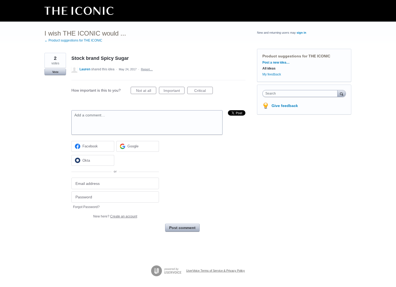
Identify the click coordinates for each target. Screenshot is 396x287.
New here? (115, 216)
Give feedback (285, 105)
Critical (203, 91)
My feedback (271, 74)
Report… (147, 69)
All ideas (269, 68)
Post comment (182, 228)
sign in (301, 32)
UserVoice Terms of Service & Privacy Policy (215, 270)
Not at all (146, 91)
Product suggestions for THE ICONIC (296, 56)
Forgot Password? (86, 207)
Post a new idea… (276, 62)
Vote (55, 72)
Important (174, 91)
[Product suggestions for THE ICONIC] (78, 11)
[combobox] (301, 93)
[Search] (341, 93)
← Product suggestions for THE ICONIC (73, 40)
